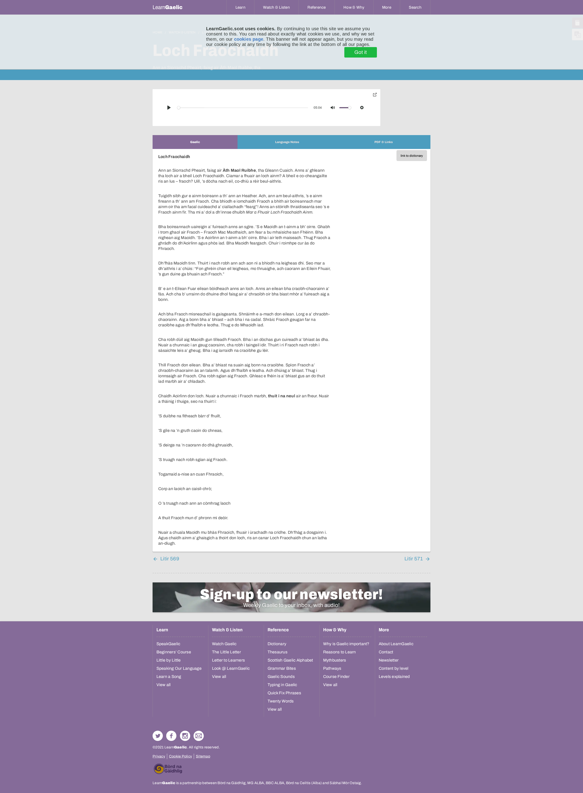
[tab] (195, 142)
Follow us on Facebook (171, 736)
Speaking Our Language (179, 668)
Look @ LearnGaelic (231, 668)
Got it (360, 52)
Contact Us (199, 736)
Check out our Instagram (185, 736)
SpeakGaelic (168, 644)
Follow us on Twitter (158, 736)
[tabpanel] (291, 350)
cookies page (248, 39)
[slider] (242, 108)
